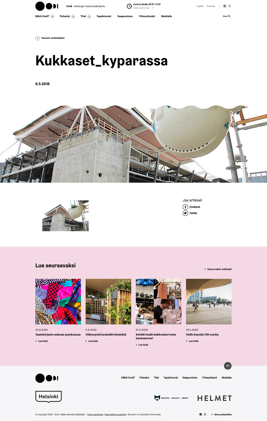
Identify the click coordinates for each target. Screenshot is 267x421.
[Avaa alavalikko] (52, 16)
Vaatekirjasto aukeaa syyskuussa (58, 334)
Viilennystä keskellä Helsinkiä (106, 334)
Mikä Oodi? (42, 16)
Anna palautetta (223, 414)
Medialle (166, 16)
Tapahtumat (104, 16)
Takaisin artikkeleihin (53, 38)
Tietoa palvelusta (95, 414)
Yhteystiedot (147, 16)
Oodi (47, 6)
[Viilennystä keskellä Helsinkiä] (108, 301)
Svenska (211, 6)
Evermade (156, 414)
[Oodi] (46, 378)
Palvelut (65, 16)
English (200, 6)
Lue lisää (43, 341)
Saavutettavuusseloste (115, 414)
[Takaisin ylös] (228, 366)
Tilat (83, 16)
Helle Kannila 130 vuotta (202, 334)
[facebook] (225, 6)
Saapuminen (125, 16)
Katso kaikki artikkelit (219, 269)
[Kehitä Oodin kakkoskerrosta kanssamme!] (158, 301)
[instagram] (229, 6)
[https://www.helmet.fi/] (215, 398)
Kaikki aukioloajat (141, 7)
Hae (225, 16)
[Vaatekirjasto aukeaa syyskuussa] (58, 301)
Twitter (193, 213)
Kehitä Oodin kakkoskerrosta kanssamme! (156, 336)
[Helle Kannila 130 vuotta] (209, 301)
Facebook (194, 206)
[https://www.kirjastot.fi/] (171, 398)
